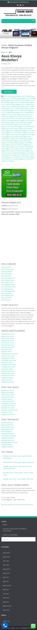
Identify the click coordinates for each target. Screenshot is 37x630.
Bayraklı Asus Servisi (7, 340)
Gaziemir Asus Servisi (7, 356)
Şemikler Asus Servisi (7, 375)
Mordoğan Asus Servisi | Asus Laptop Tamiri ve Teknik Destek (17, 457)
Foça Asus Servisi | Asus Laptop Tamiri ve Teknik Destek (18, 474)
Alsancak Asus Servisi (7, 334)
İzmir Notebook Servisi (8, 287)
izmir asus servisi (6, 504)
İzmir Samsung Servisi (8, 278)
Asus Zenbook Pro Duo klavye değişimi (12, 159)
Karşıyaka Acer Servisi (8, 406)
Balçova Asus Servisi (7, 338)
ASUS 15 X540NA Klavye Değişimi (10, 112)
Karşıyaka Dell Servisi (7, 438)
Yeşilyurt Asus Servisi (7, 382)
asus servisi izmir (17, 504)
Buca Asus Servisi (6, 349)
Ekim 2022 (6, 561)
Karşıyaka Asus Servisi (8, 367)
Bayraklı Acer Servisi (7, 390)
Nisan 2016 (6, 610)
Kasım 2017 (6, 573)
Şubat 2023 (6, 557)
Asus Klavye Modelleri (11, 58)
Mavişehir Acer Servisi (8, 408)
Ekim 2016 (6, 598)
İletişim (5, 524)
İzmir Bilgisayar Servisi (8, 284)
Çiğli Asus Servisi (6, 351)
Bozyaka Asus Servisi (7, 347)
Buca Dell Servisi (6, 431)
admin (9, 64)
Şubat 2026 (6, 553)
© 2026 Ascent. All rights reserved (11, 628)
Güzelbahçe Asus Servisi (8, 360)
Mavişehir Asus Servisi (8, 371)
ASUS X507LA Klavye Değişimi (15, 128)
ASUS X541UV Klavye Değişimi (9, 141)
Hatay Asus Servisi (7, 362)
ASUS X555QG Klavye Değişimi (15, 143)
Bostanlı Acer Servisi (7, 397)
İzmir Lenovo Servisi (7, 269)
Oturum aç (6, 621)
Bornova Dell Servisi (7, 427)
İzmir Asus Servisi (6, 271)
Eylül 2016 (6, 602)
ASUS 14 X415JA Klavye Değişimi (12, 96)
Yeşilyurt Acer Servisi (7, 414)
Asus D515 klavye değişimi (14, 114)
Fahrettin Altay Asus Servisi (9, 354)
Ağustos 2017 (7, 585)
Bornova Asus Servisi (7, 343)
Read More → (9, 92)
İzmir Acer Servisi (6, 274)
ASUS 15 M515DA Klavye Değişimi (10, 104)
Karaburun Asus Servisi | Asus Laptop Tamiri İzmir (18, 462)
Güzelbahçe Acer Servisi (8, 403)
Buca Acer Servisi (6, 399)
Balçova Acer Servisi (7, 392)
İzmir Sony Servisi (6, 293)
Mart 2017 (6, 589)
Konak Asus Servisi (7, 369)
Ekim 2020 (6, 565)
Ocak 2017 (6, 594)
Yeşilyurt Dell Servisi (7, 447)
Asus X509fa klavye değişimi (19, 130)
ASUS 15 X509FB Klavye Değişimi (16, 106)
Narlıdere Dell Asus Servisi (9, 442)
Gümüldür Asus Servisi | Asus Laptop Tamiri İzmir (18, 479)
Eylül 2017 (6, 581)
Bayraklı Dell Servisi (7, 423)
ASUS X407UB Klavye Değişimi (9, 124)
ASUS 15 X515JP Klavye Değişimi (24, 110)
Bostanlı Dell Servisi (7, 429)
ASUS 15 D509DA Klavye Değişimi (16, 98)
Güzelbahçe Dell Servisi (8, 436)
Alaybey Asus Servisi (7, 336)
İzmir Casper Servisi (7, 282)
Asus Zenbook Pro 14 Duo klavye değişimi (23, 157)
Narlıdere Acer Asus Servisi (9, 410)
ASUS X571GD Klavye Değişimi (19, 145)
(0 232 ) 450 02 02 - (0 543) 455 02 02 (18, 2)
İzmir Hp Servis (6, 300)
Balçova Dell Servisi (7, 425)
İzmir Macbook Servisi (8, 291)
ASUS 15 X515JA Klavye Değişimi (20, 108)
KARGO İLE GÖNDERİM (10, 535)
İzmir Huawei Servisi (7, 295)
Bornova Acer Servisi (7, 395)
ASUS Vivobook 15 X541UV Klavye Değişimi (19, 118)
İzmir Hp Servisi (6, 267)
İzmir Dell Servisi (6, 276)
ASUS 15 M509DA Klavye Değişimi (20, 100)
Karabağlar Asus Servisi (8, 364)
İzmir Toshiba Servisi (7, 280)
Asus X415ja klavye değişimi (15, 126)
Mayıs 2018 (6, 569)
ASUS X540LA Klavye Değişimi (19, 137)
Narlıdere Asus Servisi (8, 373)
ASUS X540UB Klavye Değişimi (24, 139)
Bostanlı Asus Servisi (7, 345)
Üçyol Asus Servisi (6, 380)
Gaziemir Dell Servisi (7, 433)
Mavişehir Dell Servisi (7, 440)
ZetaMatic (30, 628)
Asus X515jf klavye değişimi (18, 135)
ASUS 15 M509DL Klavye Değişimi (24, 102)
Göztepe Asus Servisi (7, 358)
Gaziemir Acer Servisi (7, 401)
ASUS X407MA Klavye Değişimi (23, 122)
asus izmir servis (28, 504)
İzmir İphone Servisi (7, 289)
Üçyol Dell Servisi (6, 444)
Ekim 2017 (6, 577)
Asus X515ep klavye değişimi (19, 133)
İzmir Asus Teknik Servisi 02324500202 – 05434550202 (15, 530)
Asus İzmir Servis (6, 298)
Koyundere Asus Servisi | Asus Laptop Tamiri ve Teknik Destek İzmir (17, 467)
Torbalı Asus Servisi (7, 378)
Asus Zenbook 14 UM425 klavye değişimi (18, 151)
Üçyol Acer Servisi (6, 412)
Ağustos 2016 (7, 606)
